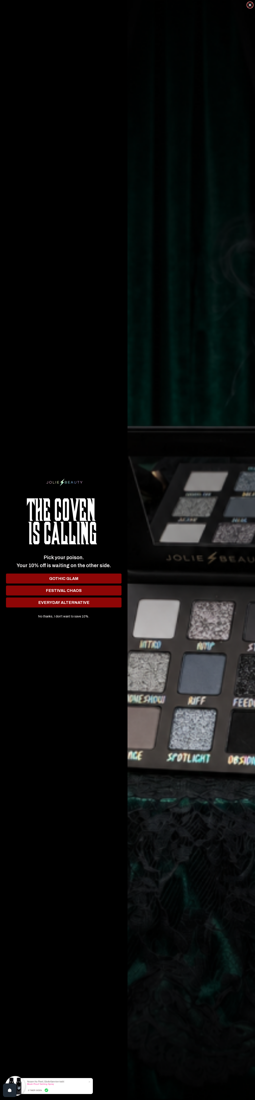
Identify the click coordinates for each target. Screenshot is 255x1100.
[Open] (10, 1090)
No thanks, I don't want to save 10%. (63, 616)
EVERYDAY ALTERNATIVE (63, 602)
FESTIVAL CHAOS (64, 590)
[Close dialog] (250, 5)
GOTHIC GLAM (63, 578)
